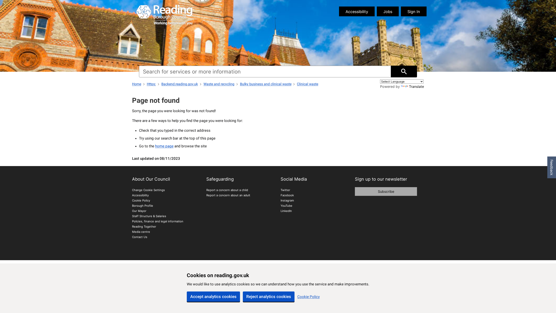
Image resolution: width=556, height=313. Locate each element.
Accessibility (357, 11)
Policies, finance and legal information (157, 221)
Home (136, 84)
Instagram (287, 200)
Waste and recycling (219, 84)
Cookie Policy (308, 297)
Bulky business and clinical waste (265, 84)
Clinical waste (307, 84)
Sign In (413, 11)
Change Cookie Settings (148, 190)
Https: (151, 84)
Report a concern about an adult (228, 195)
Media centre (141, 231)
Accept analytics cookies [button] (213, 296)
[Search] (404, 71)
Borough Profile (142, 205)
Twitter (285, 190)
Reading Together (144, 226)
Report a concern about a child (227, 190)
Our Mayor (139, 211)
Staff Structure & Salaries (149, 216)
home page (164, 146)
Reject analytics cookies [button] (268, 296)
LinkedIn (286, 211)
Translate (416, 86)
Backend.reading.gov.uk (179, 84)
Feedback (551, 167)
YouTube (286, 205)
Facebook (287, 195)
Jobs (387, 11)
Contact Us (139, 237)
